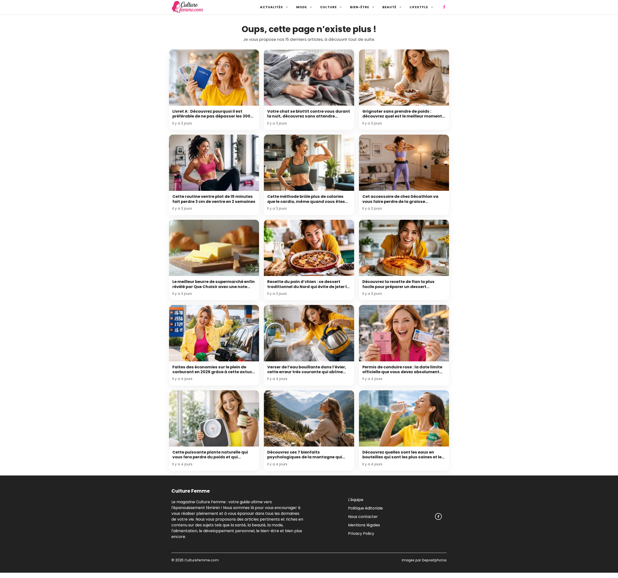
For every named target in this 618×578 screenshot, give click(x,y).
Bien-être (359, 7)
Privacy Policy (361, 533)
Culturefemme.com (201, 560)
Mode (301, 7)
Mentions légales (364, 525)
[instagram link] (438, 516)
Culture (328, 7)
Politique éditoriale (365, 508)
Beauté (389, 7)
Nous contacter (363, 516)
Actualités (271, 7)
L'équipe (355, 499)
